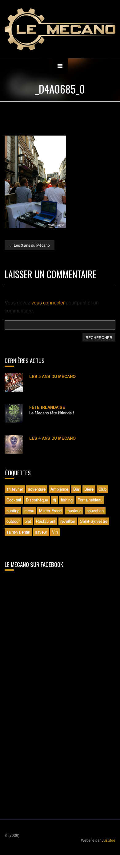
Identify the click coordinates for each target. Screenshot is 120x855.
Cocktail (13, 500)
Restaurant (45, 521)
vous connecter (48, 302)
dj (54, 500)
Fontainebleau (90, 500)
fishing (67, 500)
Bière (89, 489)
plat (28, 521)
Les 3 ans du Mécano (29, 245)
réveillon (67, 521)
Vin (55, 532)
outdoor (13, 521)
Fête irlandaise (47, 407)
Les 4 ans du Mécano (52, 438)
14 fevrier (14, 489)
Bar (76, 489)
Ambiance (59, 489)
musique (74, 510)
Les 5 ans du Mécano (52, 376)
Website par (98, 840)
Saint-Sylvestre (93, 521)
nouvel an (95, 510)
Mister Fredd (50, 510)
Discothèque (37, 500)
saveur (41, 532)
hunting (12, 510)
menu (29, 510)
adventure (37, 489)
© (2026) (12, 835)
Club (102, 489)
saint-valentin (18, 532)
